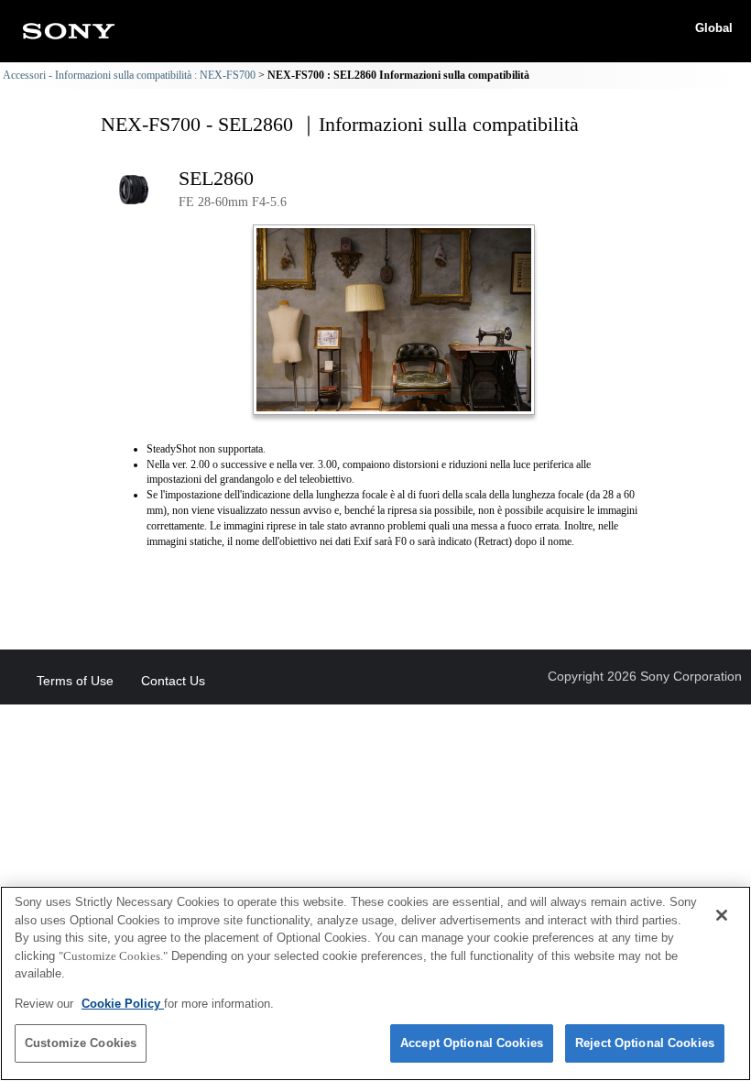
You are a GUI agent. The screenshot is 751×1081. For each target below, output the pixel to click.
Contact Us (173, 680)
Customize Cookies (80, 1043)
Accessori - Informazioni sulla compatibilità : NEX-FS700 (129, 75)
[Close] (722, 915)
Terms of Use (75, 680)
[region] (375, 983)
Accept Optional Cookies (471, 1043)
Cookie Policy (123, 1003)
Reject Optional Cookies (644, 1043)
